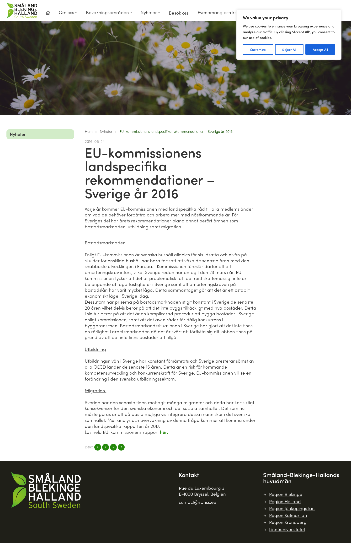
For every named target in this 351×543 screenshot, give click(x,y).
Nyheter (149, 12)
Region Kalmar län (288, 515)
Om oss (66, 12)
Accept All (320, 49)
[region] (288, 35)
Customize (258, 49)
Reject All (289, 49)
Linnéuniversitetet (287, 529)
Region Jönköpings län (292, 508)
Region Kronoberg (288, 522)
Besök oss (179, 13)
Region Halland (285, 501)
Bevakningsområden (107, 12)
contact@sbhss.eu (197, 502)
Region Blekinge (285, 494)
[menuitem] (47, 14)
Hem (89, 131)
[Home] (47, 13)
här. (164, 432)
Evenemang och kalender (224, 12)
